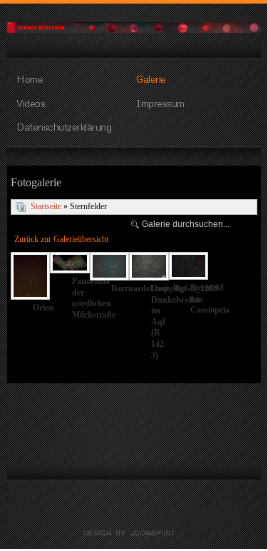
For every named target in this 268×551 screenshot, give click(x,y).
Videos (30, 102)
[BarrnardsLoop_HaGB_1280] (109, 267)
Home (29, 78)
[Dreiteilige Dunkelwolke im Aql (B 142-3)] (148, 267)
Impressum (160, 102)
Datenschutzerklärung (63, 126)
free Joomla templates (134, 533)
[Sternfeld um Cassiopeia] (188, 267)
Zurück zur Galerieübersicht (61, 239)
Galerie (151, 78)
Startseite (46, 206)
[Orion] (30, 277)
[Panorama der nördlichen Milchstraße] (69, 264)
